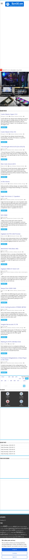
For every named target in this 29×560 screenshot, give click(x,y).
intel (13, 530)
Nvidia (19, 532)
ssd (19, 536)
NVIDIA (8, 272)
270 (16, 377)
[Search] (24, 386)
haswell (6, 530)
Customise (14, 553)
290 (11, 380)
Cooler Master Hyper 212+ (9, 114)
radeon (15, 534)
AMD (5, 526)
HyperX (9, 530)
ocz (25, 532)
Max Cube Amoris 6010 (8, 164)
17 (14, 343)
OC (23, 532)
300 (14, 380)
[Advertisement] (14, 22)
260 (13, 377)
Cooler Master (23, 526)
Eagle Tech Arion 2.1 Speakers (10, 196)
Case (18, 526)
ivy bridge (17, 530)
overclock (4, 534)
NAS (15, 532)
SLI (17, 536)
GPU (1, 530)
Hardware (12, 116)
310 (18, 380)
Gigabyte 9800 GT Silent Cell (10, 269)
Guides (10, 343)
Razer (19, 534)
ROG (26, 534)
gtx (3, 530)
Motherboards (10, 218)
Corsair (1, 528)
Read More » (4, 127)
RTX (1, 536)
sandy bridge (5, 536)
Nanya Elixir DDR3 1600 (8, 288)
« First (2, 377)
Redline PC (3, 520)
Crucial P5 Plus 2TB (7, 105)
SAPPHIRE (10, 536)
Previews (17, 236)
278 (20, 378)
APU (12, 526)
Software (15, 251)
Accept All (14, 549)
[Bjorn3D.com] (14, 3)
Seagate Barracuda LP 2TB (9, 324)
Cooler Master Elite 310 (8, 132)
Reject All (14, 557)
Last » (24, 380)
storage (22, 536)
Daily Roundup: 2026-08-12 (8, 447)
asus (15, 526)
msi (12, 532)
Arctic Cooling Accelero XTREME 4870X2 (13, 307)
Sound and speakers (19, 199)
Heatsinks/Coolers (10, 149)
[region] (14, 549)
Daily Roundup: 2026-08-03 (8, 449)
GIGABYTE (25, 529)
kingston (3, 532)
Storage (23, 183)
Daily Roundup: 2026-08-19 (8, 445)
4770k (1, 526)
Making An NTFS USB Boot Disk (11, 342)
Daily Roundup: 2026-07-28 (8, 451)
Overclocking (11, 534)
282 (5, 380)
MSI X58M (4, 215)
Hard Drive (4, 327)
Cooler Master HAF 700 (8, 85)
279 (23, 378)
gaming (11, 529)
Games (3, 251)
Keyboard (21, 530)
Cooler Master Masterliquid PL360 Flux (21, 103)
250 (9, 377)
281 (2, 380)
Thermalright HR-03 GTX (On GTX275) (13, 146)
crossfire (6, 528)
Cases (10, 166)
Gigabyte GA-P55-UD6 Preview (10, 234)
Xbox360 (19, 251)
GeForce (18, 528)
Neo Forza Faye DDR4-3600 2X (11, 70)
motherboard (8, 532)
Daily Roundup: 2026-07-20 (8, 453)
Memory (15, 290)
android (9, 526)
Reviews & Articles (18, 116)
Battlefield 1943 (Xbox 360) (9, 248)
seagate (13, 536)
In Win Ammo (5, 181)
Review (23, 534)
